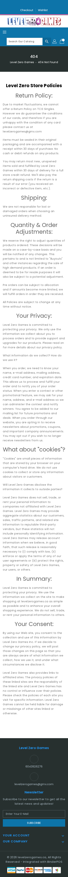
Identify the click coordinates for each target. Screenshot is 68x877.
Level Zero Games (22, 62)
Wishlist (43, 10)
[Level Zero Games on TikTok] (41, 4)
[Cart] (62, 41)
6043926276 (34, 766)
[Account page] (55, 41)
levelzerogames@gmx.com (34, 784)
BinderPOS (55, 862)
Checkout (26, 10)
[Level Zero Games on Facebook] (27, 4)
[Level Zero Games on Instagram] (34, 4)
